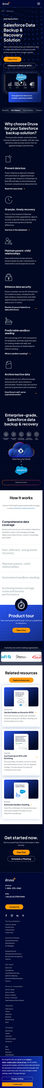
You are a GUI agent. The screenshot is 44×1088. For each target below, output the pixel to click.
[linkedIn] (17, 916)
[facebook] (6, 916)
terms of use (21, 1062)
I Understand (17, 1084)
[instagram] (12, 916)
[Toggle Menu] (29, 4)
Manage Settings (17, 1079)
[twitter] (23, 916)
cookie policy (12, 1062)
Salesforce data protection (24, 508)
